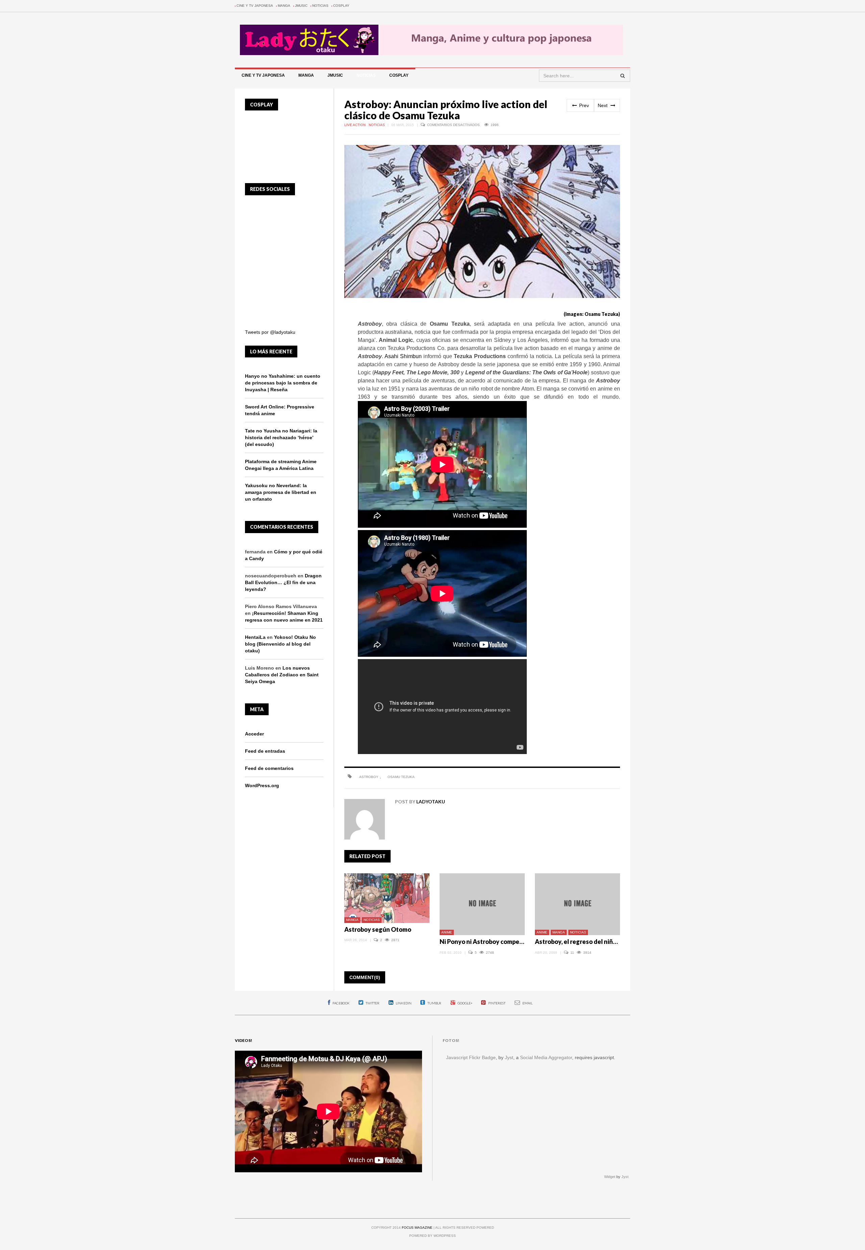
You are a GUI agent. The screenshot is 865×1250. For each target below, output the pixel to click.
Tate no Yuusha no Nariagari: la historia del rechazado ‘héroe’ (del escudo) (281, 437)
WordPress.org (262, 785)
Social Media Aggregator (546, 1057)
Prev (583, 105)
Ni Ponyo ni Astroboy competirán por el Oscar (504, 941)
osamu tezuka (401, 777)
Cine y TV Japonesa (255, 5)
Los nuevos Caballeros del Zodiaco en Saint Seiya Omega (282, 674)
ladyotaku (430, 801)
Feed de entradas (265, 751)
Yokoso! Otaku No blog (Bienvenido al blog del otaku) (280, 643)
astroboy (368, 777)
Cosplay (341, 5)
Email (527, 1003)
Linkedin (403, 1003)
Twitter (372, 1003)
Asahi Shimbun (403, 356)
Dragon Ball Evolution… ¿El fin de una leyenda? (283, 582)
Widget (609, 1177)
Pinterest (496, 1003)
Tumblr (434, 1003)
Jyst (509, 1057)
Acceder (254, 733)
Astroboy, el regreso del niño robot (584, 941)
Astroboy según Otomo (377, 929)
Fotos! (451, 1040)
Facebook (341, 1003)
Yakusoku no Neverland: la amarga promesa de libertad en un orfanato (280, 492)
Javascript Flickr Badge (471, 1057)
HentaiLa (255, 637)
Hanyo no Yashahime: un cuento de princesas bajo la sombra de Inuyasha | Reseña (282, 382)
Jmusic (301, 5)
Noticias (320, 5)
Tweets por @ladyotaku (270, 332)
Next (603, 105)
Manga (284, 5)
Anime (446, 932)
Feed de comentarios (269, 768)
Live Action (355, 125)
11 (572, 952)
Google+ (464, 1003)
